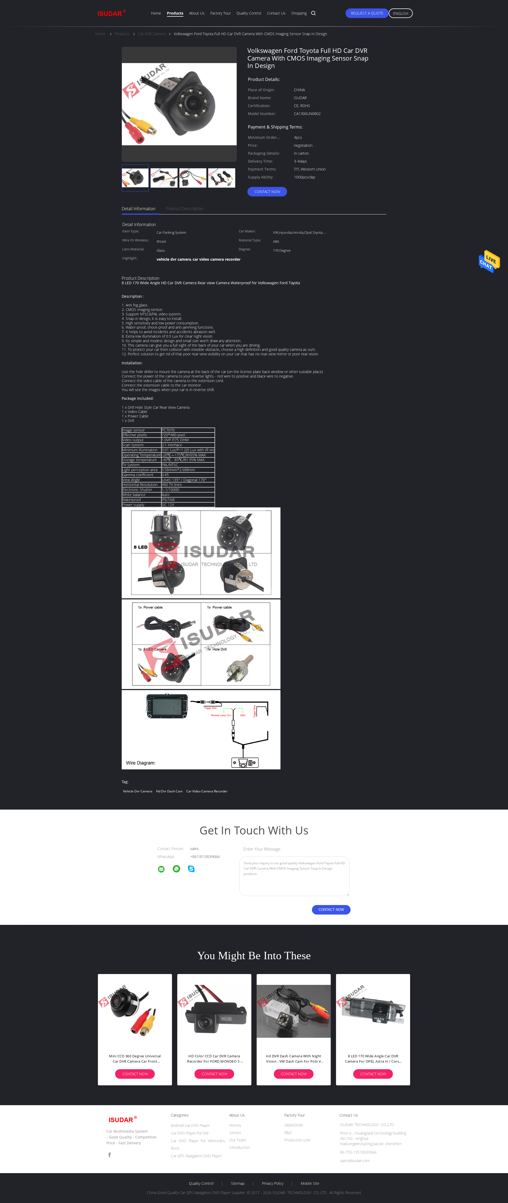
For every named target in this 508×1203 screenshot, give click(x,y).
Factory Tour (220, 13)
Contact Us (276, 13)
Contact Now (267, 191)
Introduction (239, 1147)
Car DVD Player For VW (189, 1133)
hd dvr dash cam (169, 791)
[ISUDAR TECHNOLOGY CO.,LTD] (164, 870)
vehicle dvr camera (137, 791)
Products (175, 13)
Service (235, 1132)
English (400, 13)
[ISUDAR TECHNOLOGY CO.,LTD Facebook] (109, 1155)
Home (156, 13)
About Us (197, 13)
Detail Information (138, 209)
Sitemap (237, 1183)
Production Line (297, 1139)
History (235, 1125)
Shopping (299, 13)
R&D (288, 1132)
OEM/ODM (293, 1125)
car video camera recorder (207, 791)
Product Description (184, 209)
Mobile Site (310, 1183)
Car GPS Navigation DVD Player (196, 1155)
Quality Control (249, 13)
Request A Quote (367, 13)
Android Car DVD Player (190, 1125)
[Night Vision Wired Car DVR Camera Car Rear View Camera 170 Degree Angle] (214, 1011)
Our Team (237, 1139)
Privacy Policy (272, 1183)
